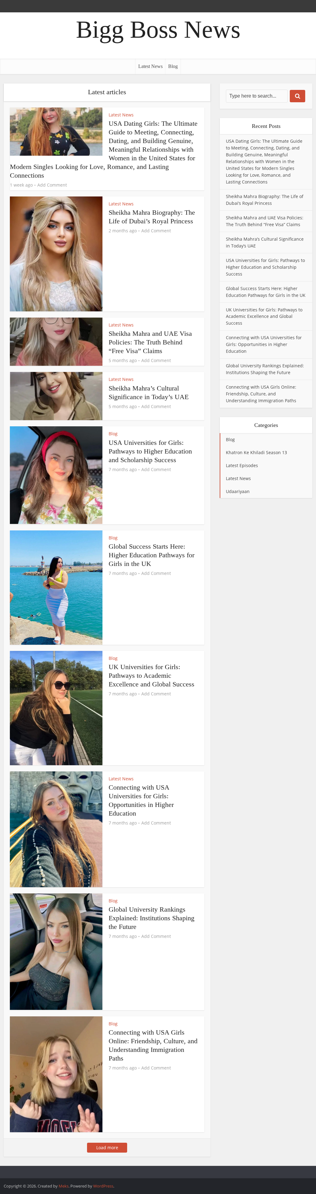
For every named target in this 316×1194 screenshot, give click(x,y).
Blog (173, 66)
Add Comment (52, 185)
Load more (107, 1147)
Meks (64, 1186)
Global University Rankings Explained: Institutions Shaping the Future (151, 917)
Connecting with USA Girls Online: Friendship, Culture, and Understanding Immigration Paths (261, 393)
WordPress (103, 1186)
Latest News (150, 66)
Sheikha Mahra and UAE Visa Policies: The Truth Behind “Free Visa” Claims (150, 342)
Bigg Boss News (158, 29)
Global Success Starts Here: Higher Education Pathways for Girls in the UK (151, 554)
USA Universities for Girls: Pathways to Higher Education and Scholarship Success (150, 451)
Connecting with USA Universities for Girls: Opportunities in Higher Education (264, 344)
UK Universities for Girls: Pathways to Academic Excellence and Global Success (151, 675)
